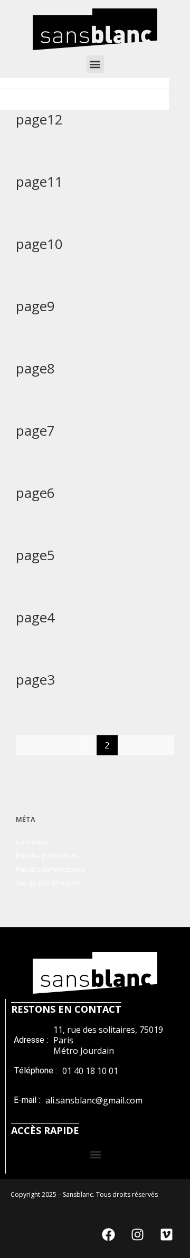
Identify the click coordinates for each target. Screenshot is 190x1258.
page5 (35, 554)
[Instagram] (137, 1234)
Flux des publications (47, 855)
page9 (35, 305)
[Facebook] (108, 1234)
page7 (35, 430)
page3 (35, 679)
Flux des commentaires (50, 869)
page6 (35, 492)
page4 (35, 617)
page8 (35, 368)
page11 (39, 181)
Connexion (32, 842)
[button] (95, 64)
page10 (39, 243)
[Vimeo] (166, 1234)
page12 (39, 119)
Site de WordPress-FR (48, 883)
